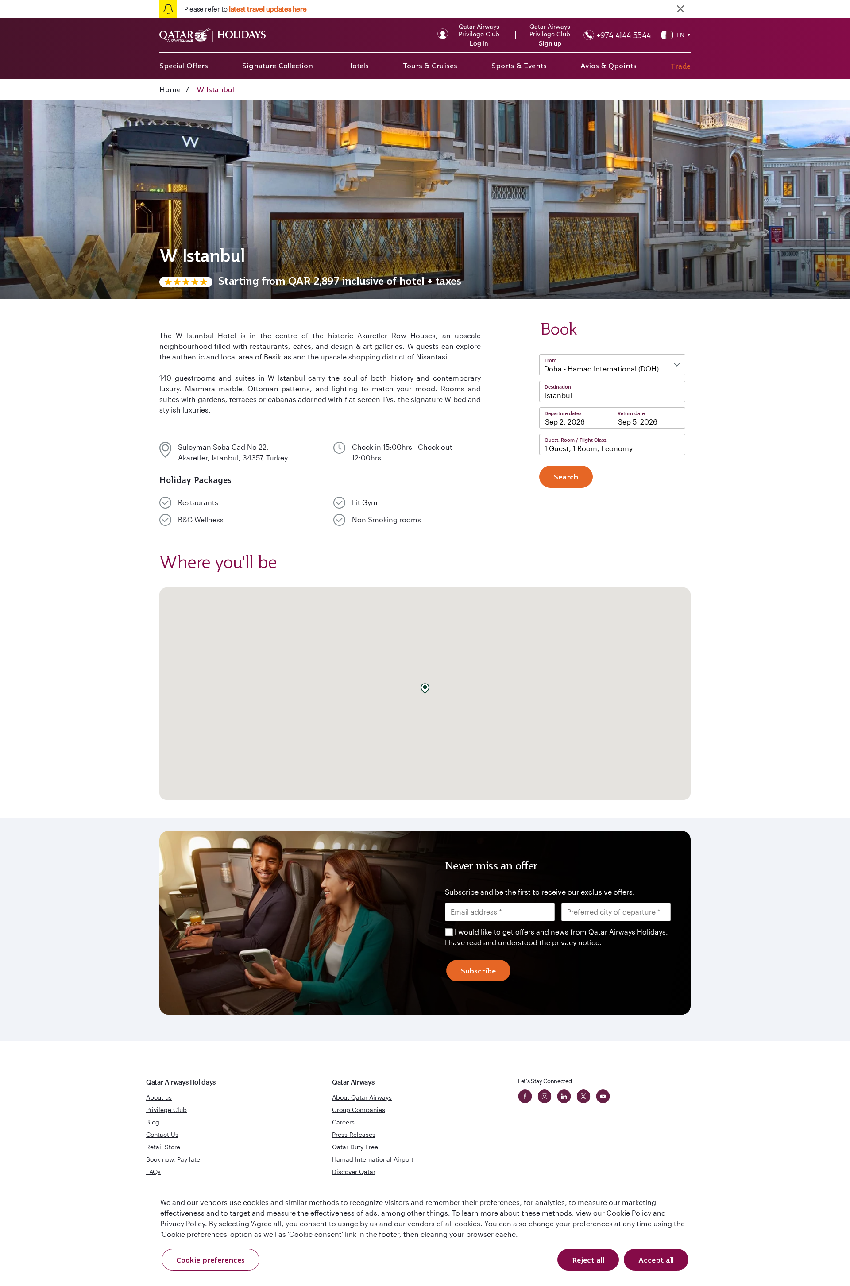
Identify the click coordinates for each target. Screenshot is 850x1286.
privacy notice (575, 942)
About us (159, 1097)
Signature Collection (277, 65)
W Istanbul (215, 89)
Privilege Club (166, 1109)
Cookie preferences (210, 1259)
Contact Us (162, 1134)
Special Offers (183, 65)
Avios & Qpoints (608, 65)
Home (170, 89)
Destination (558, 386)
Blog (152, 1122)
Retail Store (163, 1147)
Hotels (358, 65)
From (550, 360)
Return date (631, 413)
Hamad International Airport (372, 1159)
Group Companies (358, 1109)
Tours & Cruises (430, 65)
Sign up (550, 43)
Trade (681, 66)
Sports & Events (519, 65)
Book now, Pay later (174, 1159)
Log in (479, 43)
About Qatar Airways (362, 1097)
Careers (343, 1122)
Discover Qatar (353, 1171)
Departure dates (563, 413)
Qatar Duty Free (355, 1147)
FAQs (153, 1171)
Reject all (588, 1259)
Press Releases (353, 1134)
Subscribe (478, 970)
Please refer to (245, 9)
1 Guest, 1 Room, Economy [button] (589, 448)
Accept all (656, 1259)
